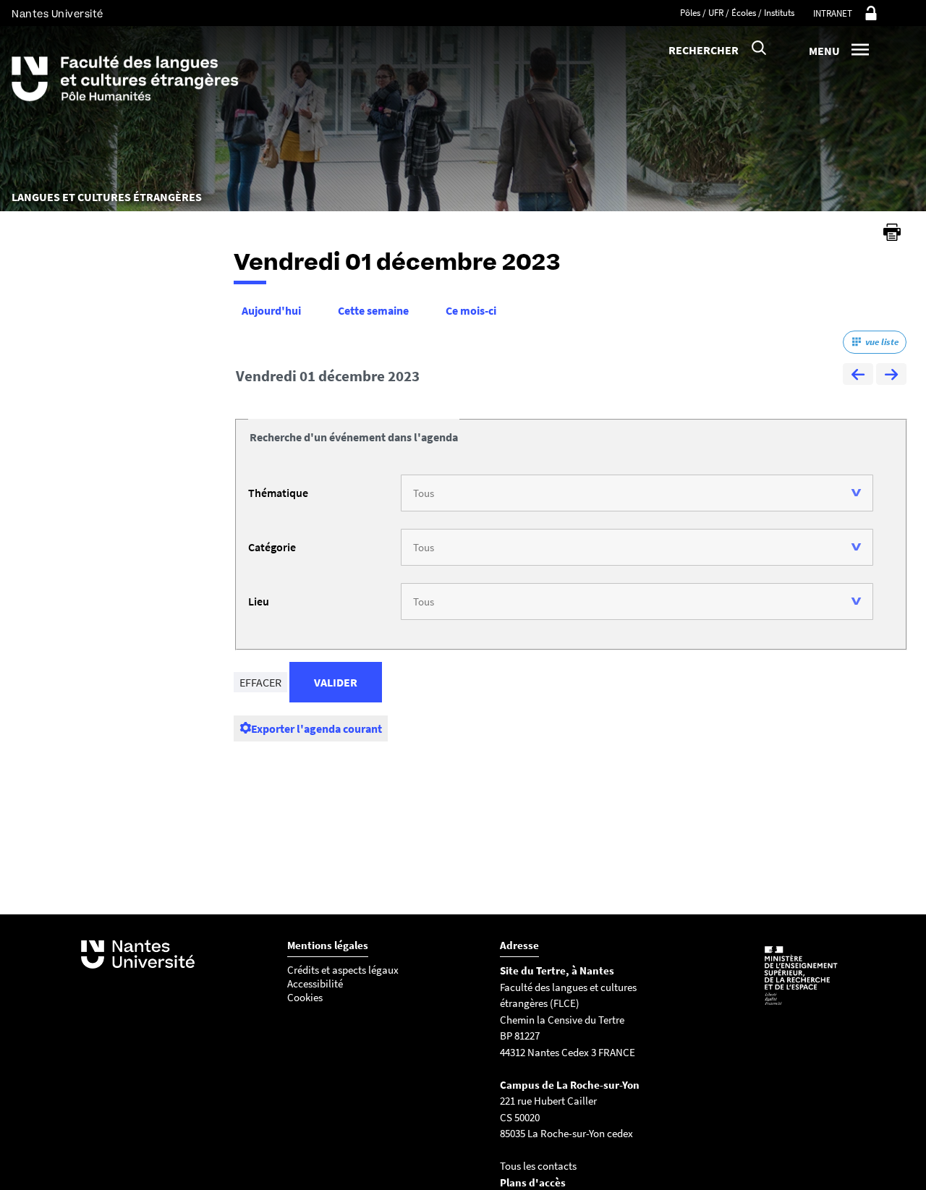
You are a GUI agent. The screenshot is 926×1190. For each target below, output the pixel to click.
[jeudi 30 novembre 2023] (858, 376)
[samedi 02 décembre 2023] (891, 376)
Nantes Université (57, 14)
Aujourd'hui (271, 310)
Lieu (258, 601)
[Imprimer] (892, 232)
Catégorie (272, 547)
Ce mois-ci (471, 310)
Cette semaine (373, 310)
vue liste (882, 342)
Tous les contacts (538, 1166)
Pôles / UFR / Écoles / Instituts (737, 13)
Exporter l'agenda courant (316, 728)
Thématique (278, 492)
